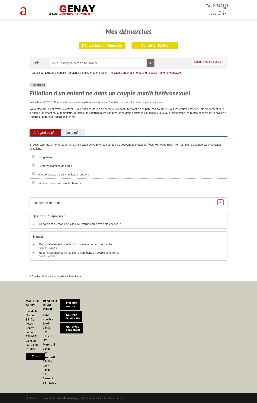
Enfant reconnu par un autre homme (59, 183)
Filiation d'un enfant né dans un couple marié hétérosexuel (146, 72)
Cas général (44, 157)
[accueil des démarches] (36, 62)
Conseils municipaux (73, 316)
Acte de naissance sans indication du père (62, 174)
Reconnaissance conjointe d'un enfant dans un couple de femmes (79, 252)
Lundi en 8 (95, 398)
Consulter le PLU (155, 45)
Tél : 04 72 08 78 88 (217, 7)
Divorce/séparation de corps (54, 165)
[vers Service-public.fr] (208, 62)
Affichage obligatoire (73, 328)
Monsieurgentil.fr (75, 398)
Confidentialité (113, 398)
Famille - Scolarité (68, 72)
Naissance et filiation (95, 72)
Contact (37, 356)
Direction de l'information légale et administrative (56, 276)
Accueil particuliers (43, 72)
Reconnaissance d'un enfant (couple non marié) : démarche (75, 244)
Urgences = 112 (216, 14)
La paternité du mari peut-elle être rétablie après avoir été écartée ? (80, 223)
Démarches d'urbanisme (102, 45)
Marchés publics (72, 304)
